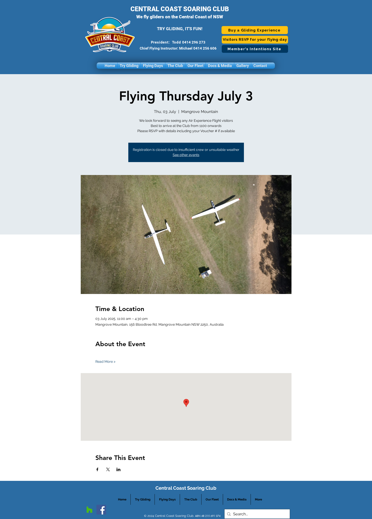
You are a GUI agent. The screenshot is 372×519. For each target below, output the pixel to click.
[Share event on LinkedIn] (118, 469)
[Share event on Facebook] (97, 469)
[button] (129, 66)
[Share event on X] (108, 469)
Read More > (105, 362)
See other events (186, 155)
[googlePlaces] (89, 509)
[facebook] (101, 509)
